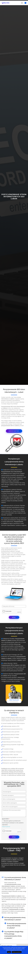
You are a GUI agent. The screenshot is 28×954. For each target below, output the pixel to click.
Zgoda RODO (5, 819)
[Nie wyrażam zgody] (26, 950)
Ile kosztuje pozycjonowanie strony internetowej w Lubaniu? (16, 926)
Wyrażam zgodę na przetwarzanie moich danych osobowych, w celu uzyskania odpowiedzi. (12, 822)
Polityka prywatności (16, 952)
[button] (14, 878)
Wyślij (13, 617)
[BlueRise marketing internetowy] (5, 3)
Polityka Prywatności (6, 826)
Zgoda (9, 952)
